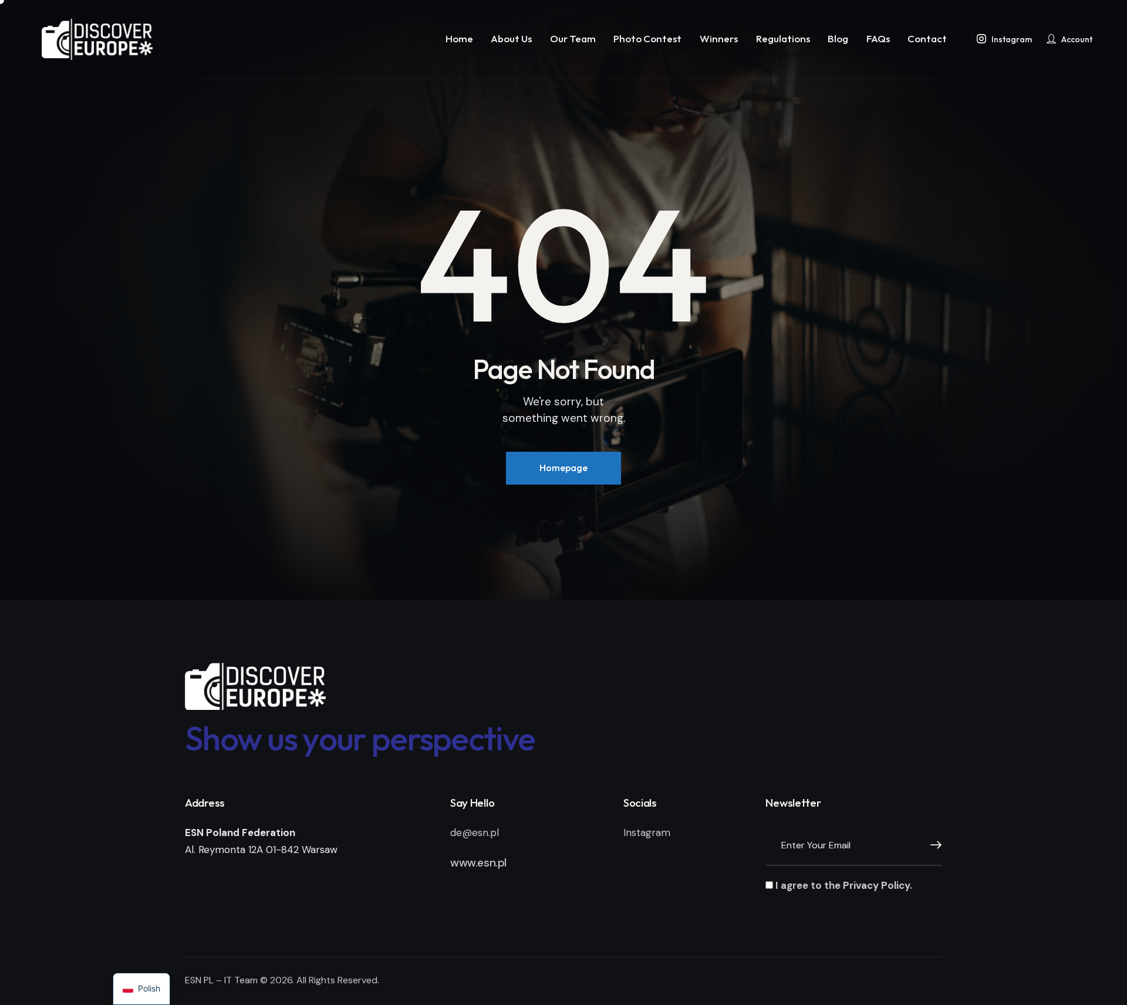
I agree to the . (842, 885)
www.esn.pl (478, 862)
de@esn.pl (474, 832)
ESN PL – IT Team (221, 980)
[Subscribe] (933, 845)
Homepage (563, 467)
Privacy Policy (876, 885)
